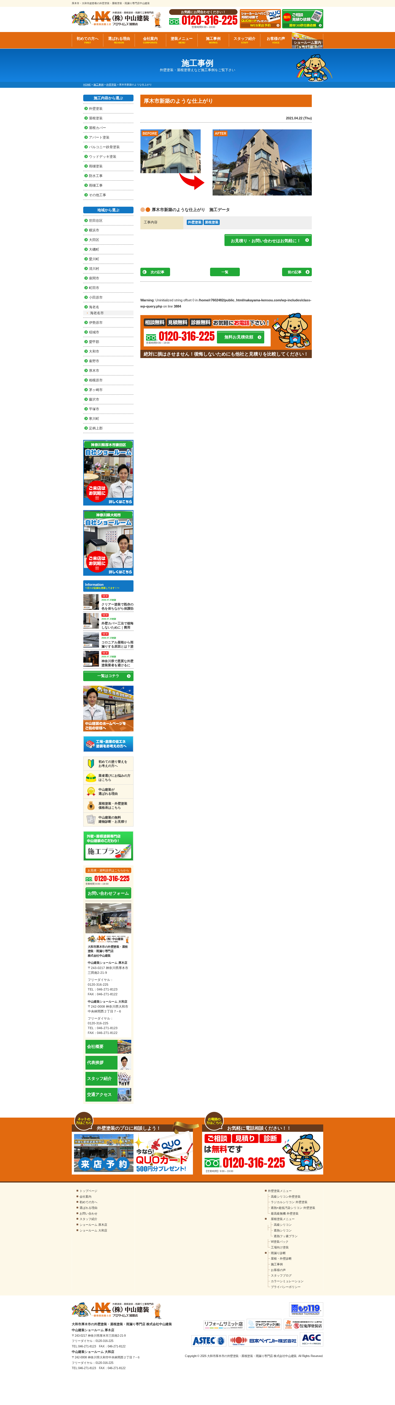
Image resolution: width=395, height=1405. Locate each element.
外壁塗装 (195, 222)
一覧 (225, 272)
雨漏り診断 (278, 1253)
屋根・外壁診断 (281, 1258)
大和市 (94, 351)
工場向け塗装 (280, 1247)
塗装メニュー (182, 40)
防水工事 (96, 176)
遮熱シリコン (283, 1230)
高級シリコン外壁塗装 (286, 1196)
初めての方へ (88, 40)
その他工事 (97, 195)
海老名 (94, 307)
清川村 (94, 268)
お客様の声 (276, 40)
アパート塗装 (99, 137)
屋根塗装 (212, 222)
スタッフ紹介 (245, 40)
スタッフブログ (281, 1275)
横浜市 (94, 230)
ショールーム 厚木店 (93, 1224)
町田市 (94, 288)
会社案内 (150, 40)
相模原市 (96, 380)
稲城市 (94, 332)
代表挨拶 (95, 1062)
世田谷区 (96, 220)
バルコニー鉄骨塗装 (104, 147)
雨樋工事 (96, 185)
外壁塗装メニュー (280, 1191)
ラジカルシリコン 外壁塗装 (289, 1202)
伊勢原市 (96, 322)
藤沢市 (94, 399)
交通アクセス (99, 1094)
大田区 (94, 240)
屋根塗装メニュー (283, 1219)
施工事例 (213, 40)
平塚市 (94, 409)
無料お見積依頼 (238, 337)
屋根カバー (97, 128)
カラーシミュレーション (287, 1281)
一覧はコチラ (108, 676)
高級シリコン (283, 1224)
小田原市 (96, 297)
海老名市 (97, 313)
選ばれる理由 (119, 40)
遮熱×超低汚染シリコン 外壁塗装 (293, 1208)
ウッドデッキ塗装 (102, 156)
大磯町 (94, 249)
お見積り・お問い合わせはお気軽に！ (266, 240)
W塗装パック (279, 1241)
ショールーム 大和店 (93, 1230)
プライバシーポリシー (286, 1287)
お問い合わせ (88, 1213)
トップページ (88, 1191)
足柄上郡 (96, 428)
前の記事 (295, 272)
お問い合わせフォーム (108, 893)
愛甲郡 (94, 342)
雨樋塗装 (96, 166)
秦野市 (94, 361)
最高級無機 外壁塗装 (285, 1213)
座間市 (94, 278)
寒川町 (94, 418)
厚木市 (94, 370)
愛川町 (94, 259)
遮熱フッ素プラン (286, 1236)
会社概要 (95, 1046)
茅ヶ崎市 (96, 390)
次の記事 (157, 272)
